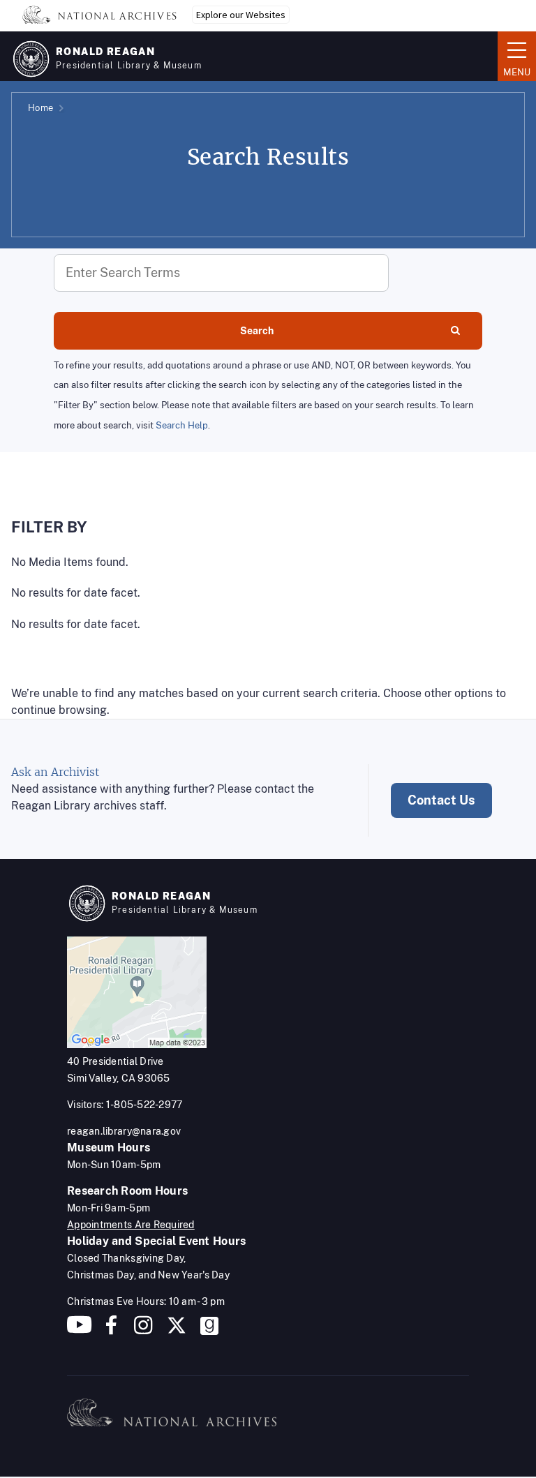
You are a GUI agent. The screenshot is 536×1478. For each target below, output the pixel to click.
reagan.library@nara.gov (124, 1131)
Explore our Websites (240, 14)
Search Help (182, 425)
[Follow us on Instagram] (142, 1330)
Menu (514, 55)
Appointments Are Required (131, 1224)
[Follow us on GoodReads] (209, 1330)
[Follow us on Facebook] (111, 1330)
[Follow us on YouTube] (79, 1330)
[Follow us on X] (176, 1330)
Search (257, 330)
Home (40, 108)
